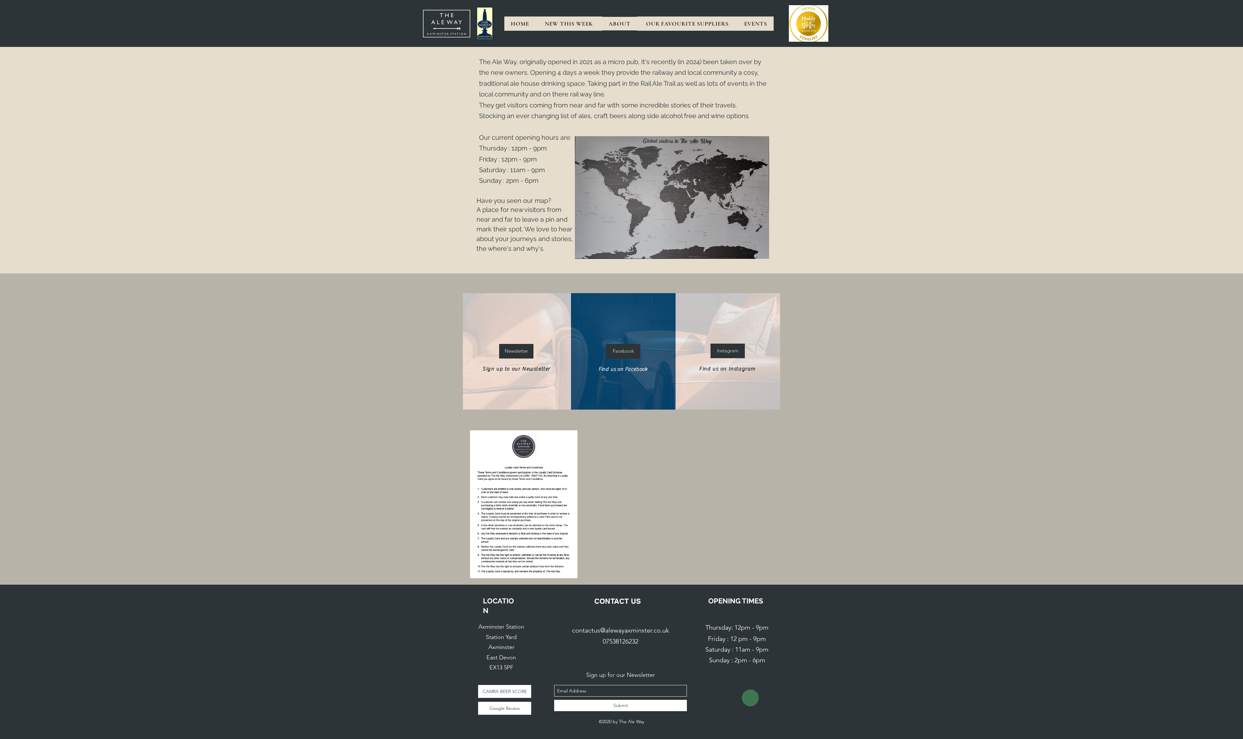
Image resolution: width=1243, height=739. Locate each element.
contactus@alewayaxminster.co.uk (620, 630)
